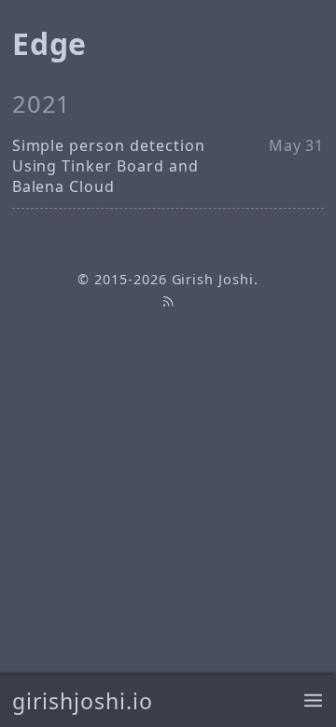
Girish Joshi (213, 279)
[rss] (168, 300)
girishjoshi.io (82, 701)
